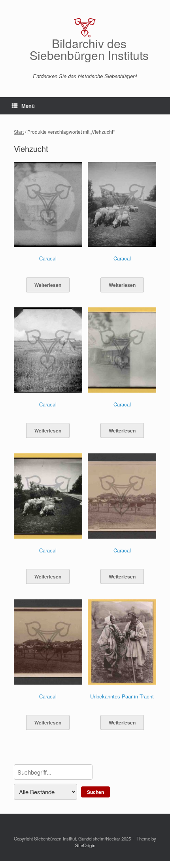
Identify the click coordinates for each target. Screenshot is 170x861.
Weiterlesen (47, 284)
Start (19, 131)
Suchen (95, 791)
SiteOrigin (85, 845)
